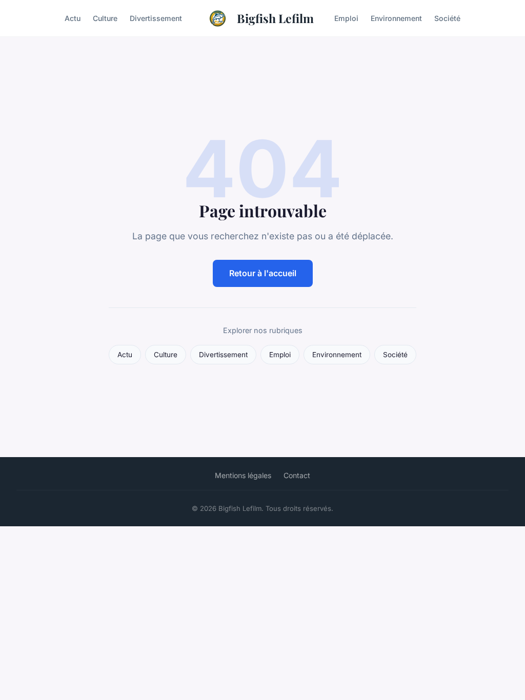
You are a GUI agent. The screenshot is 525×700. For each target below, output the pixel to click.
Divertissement (156, 18)
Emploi (346, 18)
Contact (297, 475)
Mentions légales (243, 475)
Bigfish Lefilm (275, 18)
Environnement (396, 18)
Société (447, 18)
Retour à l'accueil (262, 273)
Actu (72, 18)
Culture (105, 18)
